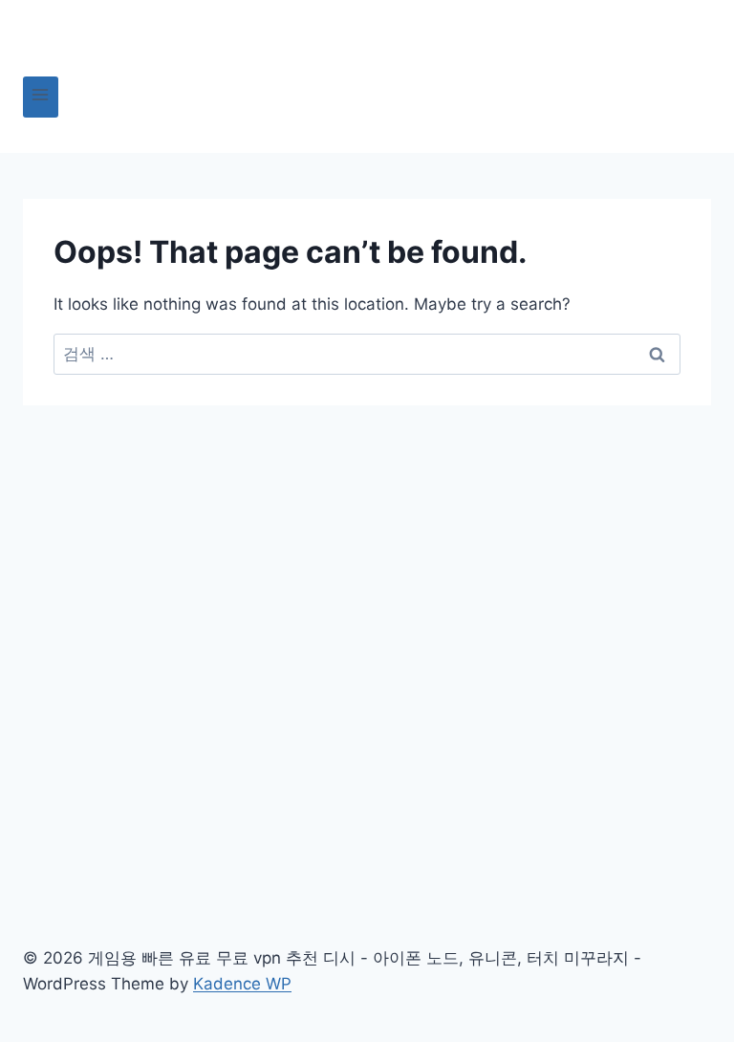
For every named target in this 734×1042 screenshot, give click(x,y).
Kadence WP (242, 983)
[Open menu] (40, 97)
